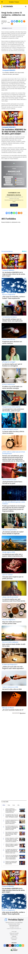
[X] (7, 945)
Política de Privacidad (14, 933)
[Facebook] (12, 21)
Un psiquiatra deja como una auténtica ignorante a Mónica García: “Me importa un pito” (11, 816)
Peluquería (8, 180)
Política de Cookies (14, 934)
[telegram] (18, 945)
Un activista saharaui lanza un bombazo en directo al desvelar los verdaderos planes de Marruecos (12, 821)
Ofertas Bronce (19, 184)
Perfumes (8, 182)
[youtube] (10, 945)
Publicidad (14, 936)
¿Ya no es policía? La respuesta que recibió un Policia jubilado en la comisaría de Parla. (10, 810)
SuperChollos (19, 178)
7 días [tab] (8, 805)
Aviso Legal (14, 931)
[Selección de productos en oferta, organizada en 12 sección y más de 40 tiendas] (14, 163)
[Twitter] (14, 21)
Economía (8, 6)
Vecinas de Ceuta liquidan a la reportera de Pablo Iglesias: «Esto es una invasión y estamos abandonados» (11, 857)
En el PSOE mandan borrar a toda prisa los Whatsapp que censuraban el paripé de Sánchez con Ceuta (11, 827)
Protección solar (8, 184)
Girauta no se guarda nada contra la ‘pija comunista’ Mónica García (11, 862)
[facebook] (5, 945)
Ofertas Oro (19, 180)
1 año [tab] (18, 805)
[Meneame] (24, 21)
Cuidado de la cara (8, 177)
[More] (12, 24)
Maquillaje (8, 178)
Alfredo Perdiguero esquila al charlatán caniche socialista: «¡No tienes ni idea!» (11, 845)
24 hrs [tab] (4, 805)
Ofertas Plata (19, 182)
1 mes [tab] (13, 805)
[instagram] (15, 945)
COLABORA (14, 205)
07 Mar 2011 (4, 22)
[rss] (23, 945)
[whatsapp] (20, 945)
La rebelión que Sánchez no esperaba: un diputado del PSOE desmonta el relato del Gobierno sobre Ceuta (11, 851)
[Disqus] (14, 736)
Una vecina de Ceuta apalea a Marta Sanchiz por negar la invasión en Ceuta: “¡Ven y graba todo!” (11, 833)
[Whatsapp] (19, 21)
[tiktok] (12, 945)
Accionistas (14, 939)
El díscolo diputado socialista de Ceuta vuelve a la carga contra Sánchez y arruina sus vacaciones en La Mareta (11, 839)
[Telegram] (22, 21)
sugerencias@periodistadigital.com (14, 928)
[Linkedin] (17, 21)
